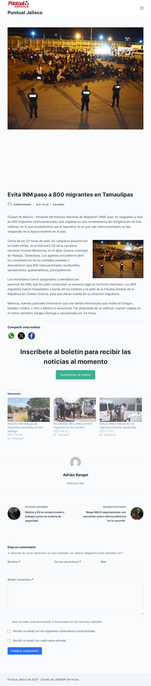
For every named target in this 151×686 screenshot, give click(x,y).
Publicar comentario (24, 651)
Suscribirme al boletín (75, 375)
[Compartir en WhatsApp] (11, 335)
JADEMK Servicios (67, 679)
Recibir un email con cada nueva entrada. (39, 640)
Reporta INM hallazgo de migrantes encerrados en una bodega (25, 427)
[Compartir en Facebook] (31, 335)
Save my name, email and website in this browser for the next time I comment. (57, 621)
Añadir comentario (21, 579)
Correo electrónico (67, 562)
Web (103, 562)
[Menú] (141, 8)
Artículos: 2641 (75, 483)
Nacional (59, 204)
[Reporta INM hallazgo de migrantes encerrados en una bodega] (29, 410)
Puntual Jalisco (25, 12)
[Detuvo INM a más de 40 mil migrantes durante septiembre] (121, 410)
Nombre (14, 562)
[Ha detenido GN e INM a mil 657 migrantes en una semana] (75, 410)
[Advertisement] (75, 163)
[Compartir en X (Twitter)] (21, 335)
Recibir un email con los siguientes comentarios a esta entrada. (54, 631)
